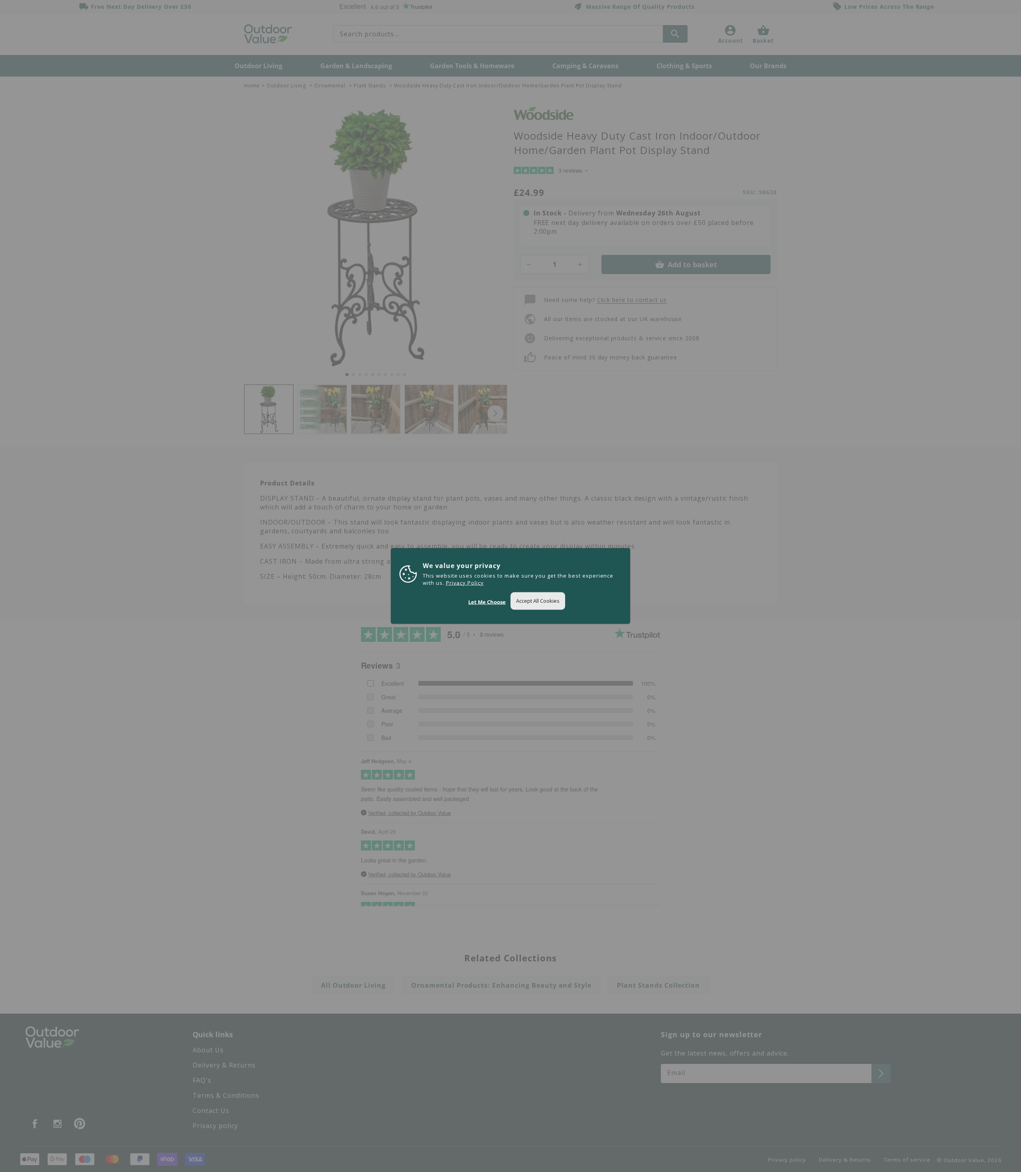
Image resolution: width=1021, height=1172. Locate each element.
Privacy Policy (465, 582)
